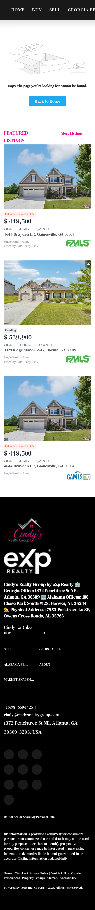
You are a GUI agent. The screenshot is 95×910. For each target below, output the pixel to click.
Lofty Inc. (27, 888)
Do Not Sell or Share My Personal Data (29, 817)
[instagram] (23, 769)
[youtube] (37, 769)
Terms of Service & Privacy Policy (26, 873)
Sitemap (52, 878)
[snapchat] (23, 785)
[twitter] (37, 754)
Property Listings (33, 878)
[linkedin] (23, 754)
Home (18, 10)
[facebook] (9, 754)
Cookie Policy (60, 873)
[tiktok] (9, 785)
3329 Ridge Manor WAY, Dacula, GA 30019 (40, 350)
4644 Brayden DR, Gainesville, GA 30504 (39, 234)
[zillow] (9, 769)
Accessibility (68, 878)
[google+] (9, 800)
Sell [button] (54, 10)
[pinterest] (37, 785)
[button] (10, 634)
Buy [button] (37, 10)
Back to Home (47, 101)
